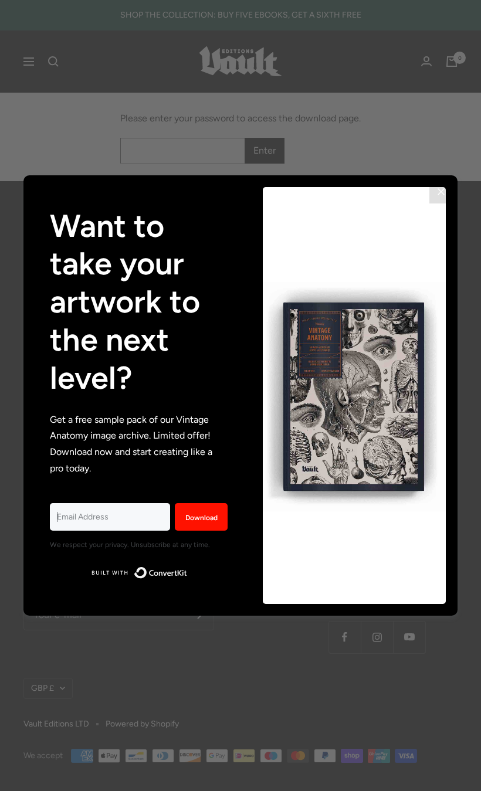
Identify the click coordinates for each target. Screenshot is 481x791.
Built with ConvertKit (187, 570)
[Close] (441, 191)
